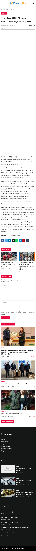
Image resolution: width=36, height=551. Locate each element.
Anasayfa (3, 9)
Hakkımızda (4, 441)
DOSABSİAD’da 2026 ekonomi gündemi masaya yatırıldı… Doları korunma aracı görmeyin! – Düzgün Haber (17, 352)
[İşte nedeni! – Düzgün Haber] (8, 469)
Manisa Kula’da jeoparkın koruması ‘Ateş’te (15, 384)
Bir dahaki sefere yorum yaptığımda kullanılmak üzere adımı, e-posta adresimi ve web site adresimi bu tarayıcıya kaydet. (17, 312)
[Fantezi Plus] (18, 3)
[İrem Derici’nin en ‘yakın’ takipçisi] (18, 400)
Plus (4, 25)
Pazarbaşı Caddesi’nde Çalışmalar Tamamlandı (15, 527)
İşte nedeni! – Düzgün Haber (23, 469)
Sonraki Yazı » (24, 245)
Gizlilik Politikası (5, 446)
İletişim (3, 451)
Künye (3, 444)
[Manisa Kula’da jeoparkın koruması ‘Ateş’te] (18, 370)
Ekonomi (9, 9)
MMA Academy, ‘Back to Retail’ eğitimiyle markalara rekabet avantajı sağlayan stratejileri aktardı (27, 266)
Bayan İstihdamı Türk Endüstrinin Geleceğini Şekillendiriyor (8, 264)
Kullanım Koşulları (6, 448)
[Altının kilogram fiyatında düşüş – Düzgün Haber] (8, 493)
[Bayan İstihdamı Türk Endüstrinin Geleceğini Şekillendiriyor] (9, 256)
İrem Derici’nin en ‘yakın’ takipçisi (12, 414)
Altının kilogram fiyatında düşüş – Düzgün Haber (24, 493)
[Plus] (2, 26)
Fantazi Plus (4, 548)
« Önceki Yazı (12, 245)
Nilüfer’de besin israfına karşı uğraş (11, 533)
